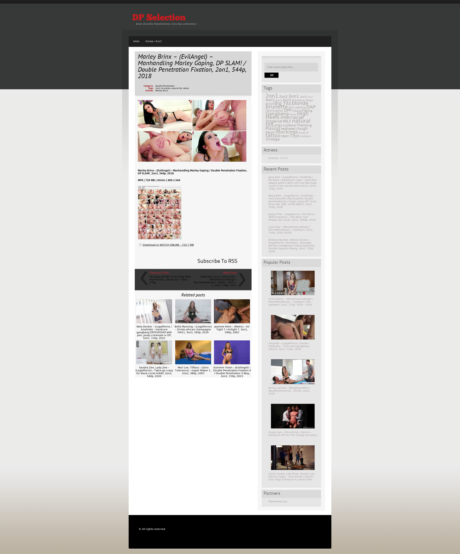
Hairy (292, 114)
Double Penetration (165, 86)
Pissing (273, 128)
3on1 (293, 96)
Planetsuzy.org (277, 501)
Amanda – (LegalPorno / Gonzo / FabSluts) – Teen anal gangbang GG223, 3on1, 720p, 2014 (288, 346)
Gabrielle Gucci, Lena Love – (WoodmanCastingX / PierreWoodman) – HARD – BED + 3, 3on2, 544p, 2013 (215, 281)
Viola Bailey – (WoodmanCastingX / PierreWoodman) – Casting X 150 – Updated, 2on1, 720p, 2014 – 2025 (290, 301)
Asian (309, 100)
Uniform (305, 136)
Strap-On (304, 132)
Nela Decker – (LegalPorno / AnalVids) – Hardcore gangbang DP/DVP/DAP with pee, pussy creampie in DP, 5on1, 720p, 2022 (154, 332)
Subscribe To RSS (217, 261)
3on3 (310, 97)
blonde (300, 103)
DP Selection (159, 18)
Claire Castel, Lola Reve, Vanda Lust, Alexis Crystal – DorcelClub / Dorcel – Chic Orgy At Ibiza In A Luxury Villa (291, 476)
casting (300, 107)
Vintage (273, 139)
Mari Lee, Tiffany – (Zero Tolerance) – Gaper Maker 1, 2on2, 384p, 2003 (193, 370)
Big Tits (282, 103)
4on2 (279, 100)
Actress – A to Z (154, 41)
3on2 (303, 96)
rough (302, 128)
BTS (291, 107)
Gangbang (277, 113)
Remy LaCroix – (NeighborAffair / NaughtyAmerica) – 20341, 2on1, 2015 (289, 390)
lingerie (274, 121)
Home (136, 41)
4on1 (270, 100)
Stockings (287, 132)
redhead (288, 128)
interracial (292, 117)
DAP (311, 107)
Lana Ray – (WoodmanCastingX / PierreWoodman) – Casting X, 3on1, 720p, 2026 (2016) (290, 229)
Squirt (270, 132)
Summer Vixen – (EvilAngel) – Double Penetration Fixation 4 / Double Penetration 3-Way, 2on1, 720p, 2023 (232, 372)
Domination (274, 110)
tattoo (186, 88)
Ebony (296, 110)
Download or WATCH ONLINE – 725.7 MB (168, 244)
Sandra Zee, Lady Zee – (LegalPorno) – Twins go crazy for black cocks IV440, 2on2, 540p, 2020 (154, 372)
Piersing (304, 125)
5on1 (287, 100)
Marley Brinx (161, 90)
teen (285, 136)
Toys (295, 135)
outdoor (290, 125)
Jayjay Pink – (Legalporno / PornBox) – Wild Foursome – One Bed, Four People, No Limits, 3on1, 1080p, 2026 (292, 217)
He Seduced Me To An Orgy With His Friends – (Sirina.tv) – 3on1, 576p (170, 279)
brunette (166, 88)
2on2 (283, 96)
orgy (278, 125)
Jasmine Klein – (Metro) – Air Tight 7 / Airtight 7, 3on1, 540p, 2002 (232, 329)
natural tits (176, 88)
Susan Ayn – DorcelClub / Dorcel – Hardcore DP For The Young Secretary (292, 434)
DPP (288, 110)
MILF (287, 121)
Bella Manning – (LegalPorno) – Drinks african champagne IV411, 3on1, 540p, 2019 (193, 329)
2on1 (157, 88)
